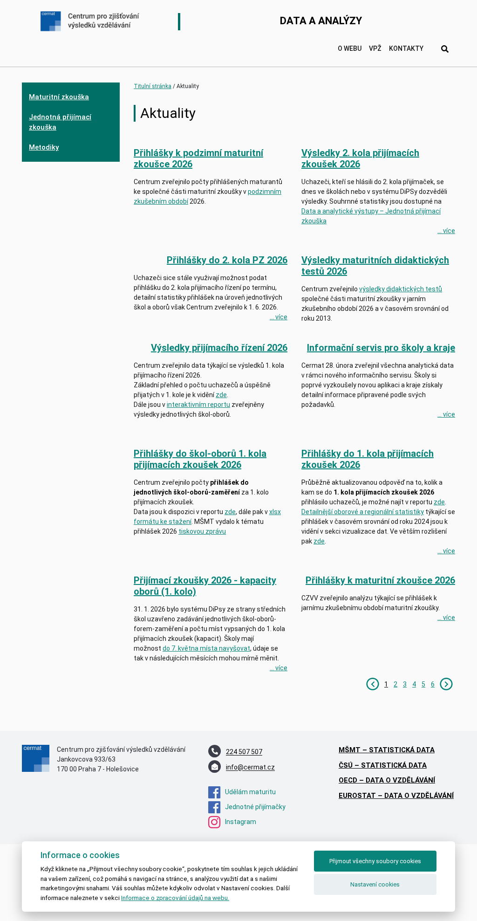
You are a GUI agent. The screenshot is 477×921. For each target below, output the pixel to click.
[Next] (446, 683)
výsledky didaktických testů (400, 289)
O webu (349, 48)
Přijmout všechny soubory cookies (375, 861)
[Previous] (372, 683)
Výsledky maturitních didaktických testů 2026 (375, 265)
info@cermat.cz (250, 767)
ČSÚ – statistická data (383, 765)
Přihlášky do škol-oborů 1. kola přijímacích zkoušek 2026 (200, 459)
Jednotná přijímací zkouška (60, 122)
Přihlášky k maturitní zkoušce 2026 (380, 580)
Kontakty (406, 48)
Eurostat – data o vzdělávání (396, 795)
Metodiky (44, 147)
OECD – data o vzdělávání (387, 780)
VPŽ (375, 48)
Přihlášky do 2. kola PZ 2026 (227, 260)
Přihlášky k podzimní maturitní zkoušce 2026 (198, 158)
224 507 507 (244, 752)
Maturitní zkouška (59, 97)
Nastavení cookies (375, 884)
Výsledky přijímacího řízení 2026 (219, 347)
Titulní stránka (152, 86)
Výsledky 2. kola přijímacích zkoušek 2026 (360, 158)
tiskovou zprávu (202, 531)
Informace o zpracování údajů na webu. (175, 897)
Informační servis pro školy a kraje (381, 347)
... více (446, 230)
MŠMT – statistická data (387, 750)
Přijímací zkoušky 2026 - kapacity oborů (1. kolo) (205, 586)
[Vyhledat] (444, 49)
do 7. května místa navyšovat (206, 648)
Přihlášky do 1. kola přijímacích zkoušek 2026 (367, 459)
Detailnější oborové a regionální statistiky (362, 511)
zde (230, 511)
